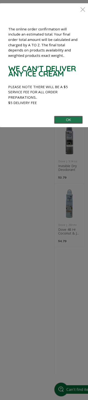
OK (68, 120)
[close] (82, 10)
